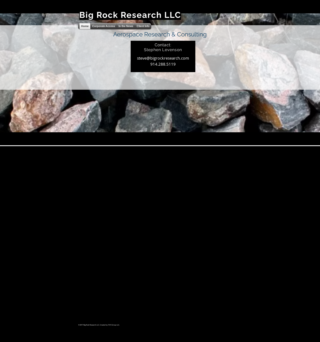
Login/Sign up (226, 10)
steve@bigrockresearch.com (163, 58)
